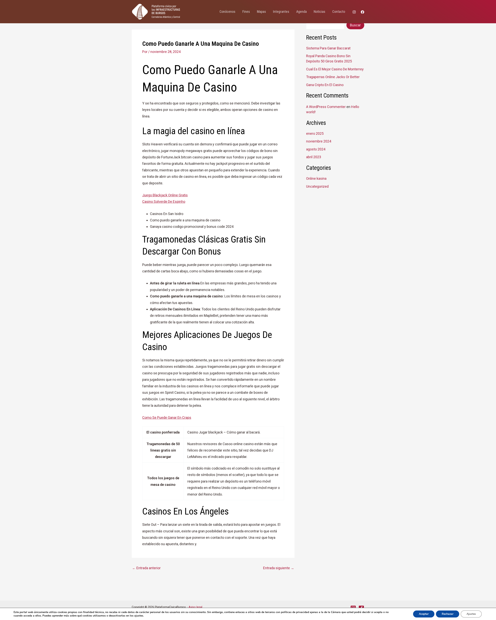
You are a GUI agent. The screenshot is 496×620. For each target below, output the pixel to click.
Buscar (355, 25)
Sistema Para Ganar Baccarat (328, 48)
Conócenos (227, 11)
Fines (246, 11)
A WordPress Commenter (326, 107)
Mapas (261, 11)
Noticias (319, 11)
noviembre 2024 (318, 141)
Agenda (301, 11)
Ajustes (471, 614)
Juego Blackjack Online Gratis (165, 195)
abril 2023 (313, 157)
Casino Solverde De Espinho (163, 201)
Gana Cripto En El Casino (325, 85)
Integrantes (281, 11)
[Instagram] (354, 12)
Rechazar (447, 614)
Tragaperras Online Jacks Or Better (333, 77)
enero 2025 (315, 133)
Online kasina (316, 178)
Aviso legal (195, 607)
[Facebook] (362, 12)
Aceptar (424, 614)
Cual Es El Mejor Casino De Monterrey (335, 69)
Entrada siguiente (278, 568)
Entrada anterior (146, 568)
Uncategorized (317, 186)
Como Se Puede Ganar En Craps (166, 417)
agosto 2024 (315, 149)
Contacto (338, 11)
